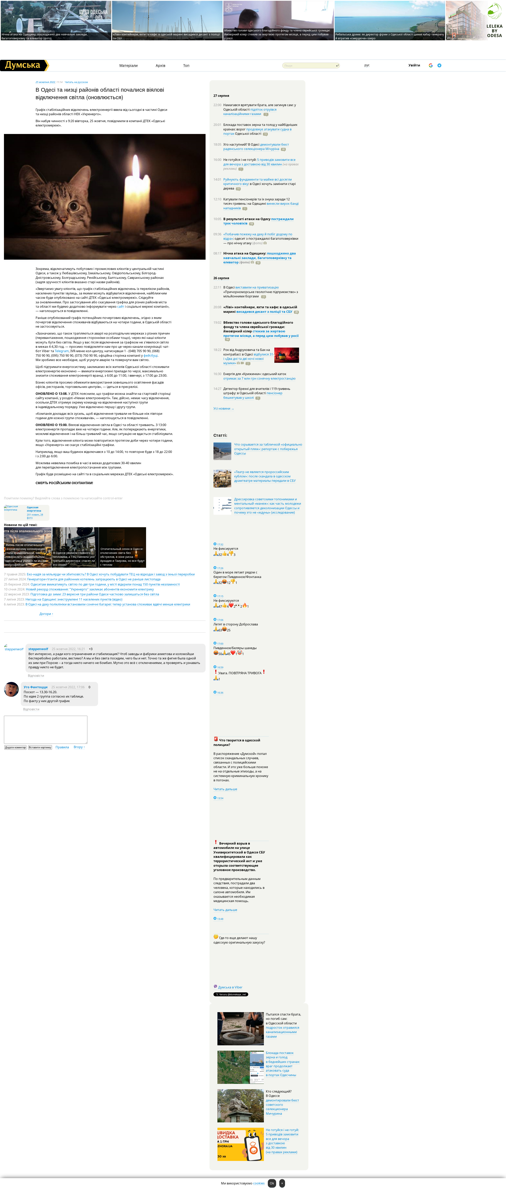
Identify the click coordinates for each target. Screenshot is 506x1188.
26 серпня (221, 278)
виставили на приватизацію (257, 287)
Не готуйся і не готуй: (240, 159)
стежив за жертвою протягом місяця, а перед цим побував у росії (261, 333)
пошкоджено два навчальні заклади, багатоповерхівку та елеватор (259, 257)
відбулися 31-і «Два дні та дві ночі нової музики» (248, 358)
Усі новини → (223, 408)
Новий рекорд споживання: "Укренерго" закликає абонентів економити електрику (90, 589)
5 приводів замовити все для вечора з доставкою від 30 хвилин (259, 161)
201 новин (33, 514)
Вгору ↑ (79, 747)
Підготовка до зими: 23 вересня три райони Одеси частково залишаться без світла (94, 594)
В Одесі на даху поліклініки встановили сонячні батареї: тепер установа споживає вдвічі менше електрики (107, 604)
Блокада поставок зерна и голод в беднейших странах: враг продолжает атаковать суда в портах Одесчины (283, 1064)
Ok (272, 1183)
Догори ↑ (46, 614)
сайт (120, 306)
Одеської (247, 133)
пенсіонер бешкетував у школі (252, 395)
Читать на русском (76, 82)
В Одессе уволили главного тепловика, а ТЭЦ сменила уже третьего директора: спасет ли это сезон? (74, 559)
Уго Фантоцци (36, 687)
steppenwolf (38, 649)
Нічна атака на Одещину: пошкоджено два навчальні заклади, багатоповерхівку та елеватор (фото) (45, 36)
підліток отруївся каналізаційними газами (250, 111)
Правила (62, 747)
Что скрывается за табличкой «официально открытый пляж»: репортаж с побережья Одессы (268, 448)
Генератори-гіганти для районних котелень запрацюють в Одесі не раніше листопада (93, 579)
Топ (186, 65)
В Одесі (229, 287)
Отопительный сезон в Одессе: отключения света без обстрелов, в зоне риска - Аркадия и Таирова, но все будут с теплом (122, 557)
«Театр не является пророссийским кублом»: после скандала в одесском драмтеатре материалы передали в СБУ (265, 476)
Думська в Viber (230, 987)
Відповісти (36, 675)
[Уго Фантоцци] (11, 695)
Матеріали (128, 65)
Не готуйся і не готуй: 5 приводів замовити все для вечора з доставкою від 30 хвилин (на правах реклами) (282, 1141)
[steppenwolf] (14, 649)
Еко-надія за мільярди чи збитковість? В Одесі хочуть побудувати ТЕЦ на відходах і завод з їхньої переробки (111, 574)
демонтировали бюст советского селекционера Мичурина (282, 1107)
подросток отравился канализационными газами (282, 1032)
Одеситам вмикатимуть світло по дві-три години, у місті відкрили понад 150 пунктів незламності (105, 584)
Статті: (220, 435)
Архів (160, 65)
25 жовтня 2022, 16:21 (68, 649)
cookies (259, 1183)
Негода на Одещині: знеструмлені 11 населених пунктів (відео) (73, 599)
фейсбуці (150, 355)
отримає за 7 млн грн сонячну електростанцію (259, 378)
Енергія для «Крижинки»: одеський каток (254, 374)
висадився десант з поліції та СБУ (264, 311)
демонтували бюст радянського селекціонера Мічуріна (256, 146)
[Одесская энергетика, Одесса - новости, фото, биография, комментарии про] (15, 509)
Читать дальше (225, 789)
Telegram (62, 351)
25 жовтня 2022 (45, 82)
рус (367, 65)
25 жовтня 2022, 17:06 (68, 687)
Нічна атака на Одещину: (245, 253)
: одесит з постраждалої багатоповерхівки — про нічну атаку (260, 240)
